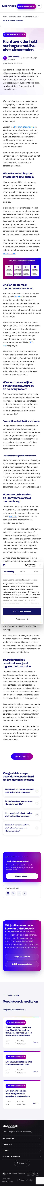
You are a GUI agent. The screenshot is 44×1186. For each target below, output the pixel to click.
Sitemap (39, 1180)
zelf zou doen (9, 253)
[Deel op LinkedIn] (8, 893)
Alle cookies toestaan (22, 611)
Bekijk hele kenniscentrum (15, 1010)
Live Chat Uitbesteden (15, 35)
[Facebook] (28, 1174)
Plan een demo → (22, 876)
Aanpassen (20, 619)
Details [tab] (22, 572)
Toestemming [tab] (8, 572)
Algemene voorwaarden (7, 1180)
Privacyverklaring (26, 1180)
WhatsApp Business (30, 16)
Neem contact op (22, 756)
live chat (18, 297)
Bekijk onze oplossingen (22, 964)
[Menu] (39, 6)
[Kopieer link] (24, 893)
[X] (37, 1174)
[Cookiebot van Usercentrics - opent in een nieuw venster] (26, 565)
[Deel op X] (13, 893)
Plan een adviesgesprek (26, 6)
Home (5, 16)
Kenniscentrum (15, 16)
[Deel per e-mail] (19, 893)
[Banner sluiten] (40, 565)
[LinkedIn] (33, 1174)
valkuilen (13, 516)
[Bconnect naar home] (9, 6)
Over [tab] (36, 572)
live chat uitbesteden (24, 127)
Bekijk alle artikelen (22, 957)
